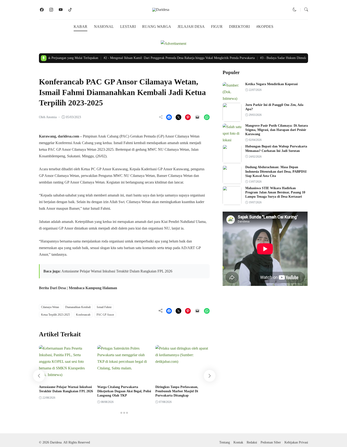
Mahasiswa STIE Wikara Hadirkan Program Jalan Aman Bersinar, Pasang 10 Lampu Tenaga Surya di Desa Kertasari (275, 192)
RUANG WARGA (156, 27)
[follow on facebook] (42, 10)
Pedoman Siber (271, 442)
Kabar (45, 72)
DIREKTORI (239, 27)
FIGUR (217, 27)
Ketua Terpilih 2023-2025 (55, 314)
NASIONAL (104, 27)
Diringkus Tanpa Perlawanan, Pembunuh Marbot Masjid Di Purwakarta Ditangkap (176, 391)
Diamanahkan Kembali (78, 307)
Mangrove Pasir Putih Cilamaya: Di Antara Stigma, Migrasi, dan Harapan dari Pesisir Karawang (276, 130)
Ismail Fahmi (104, 307)
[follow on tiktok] (70, 10)
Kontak (238, 442)
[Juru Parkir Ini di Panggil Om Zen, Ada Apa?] (232, 118)
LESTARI (128, 27)
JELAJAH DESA (191, 27)
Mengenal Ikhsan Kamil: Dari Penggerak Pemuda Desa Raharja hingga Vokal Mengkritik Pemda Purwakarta (175, 58)
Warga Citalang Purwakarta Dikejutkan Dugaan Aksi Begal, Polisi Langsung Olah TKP (124, 391)
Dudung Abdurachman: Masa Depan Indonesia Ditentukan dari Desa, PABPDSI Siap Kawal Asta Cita (275, 172)
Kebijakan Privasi (296, 442)
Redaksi (252, 442)
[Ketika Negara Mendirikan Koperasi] (232, 98)
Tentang (224, 442)
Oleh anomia (48, 117)
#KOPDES (264, 27)
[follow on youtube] (60, 10)
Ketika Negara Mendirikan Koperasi (271, 84)
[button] (294, 10)
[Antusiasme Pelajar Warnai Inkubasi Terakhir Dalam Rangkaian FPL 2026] (66, 375)
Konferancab (83, 314)
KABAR (80, 27)
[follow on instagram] (51, 10)
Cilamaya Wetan (50, 307)
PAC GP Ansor (105, 314)
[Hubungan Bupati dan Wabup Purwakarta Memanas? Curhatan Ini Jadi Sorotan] (232, 160)
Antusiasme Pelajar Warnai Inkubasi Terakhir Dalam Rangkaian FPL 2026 (116, 271)
